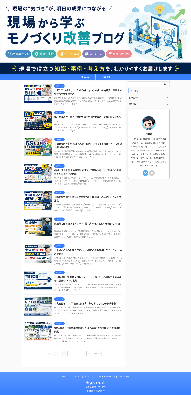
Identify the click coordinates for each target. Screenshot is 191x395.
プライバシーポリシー (106, 377)
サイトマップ (90, 377)
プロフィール (76, 377)
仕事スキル (84, 77)
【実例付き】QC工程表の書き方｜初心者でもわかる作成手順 (85, 303)
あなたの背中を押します (95, 387)
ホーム (64, 377)
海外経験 (106, 77)
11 (89, 353)
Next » (97, 353)
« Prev (49, 353)
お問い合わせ (124, 377)
